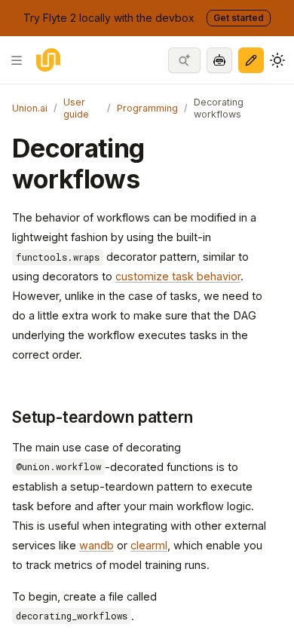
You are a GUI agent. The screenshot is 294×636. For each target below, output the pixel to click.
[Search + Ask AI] (184, 60)
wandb (96, 545)
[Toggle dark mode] (277, 60)
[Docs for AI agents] (219, 60)
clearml (148, 545)
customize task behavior (177, 276)
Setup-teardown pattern (102, 417)
